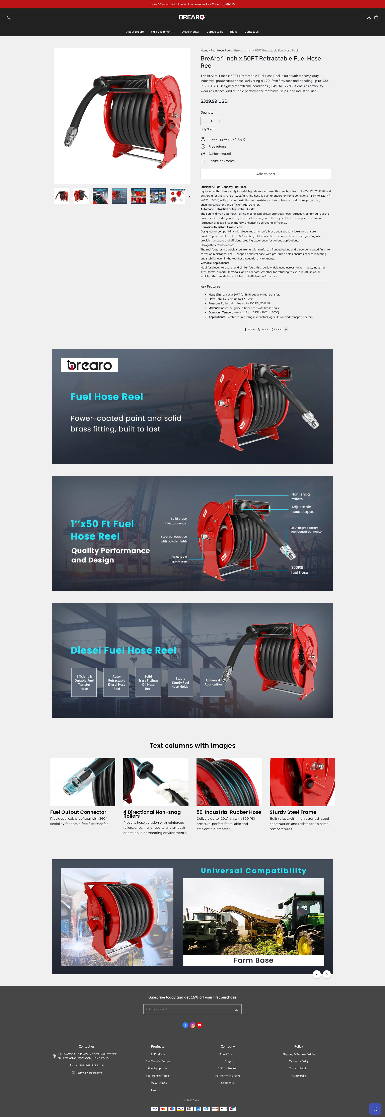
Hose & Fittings (158, 1082)
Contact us (252, 31)
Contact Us (227, 1082)
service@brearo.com (90, 1072)
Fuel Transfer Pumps (157, 1061)
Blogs (233, 31)
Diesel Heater (190, 31)
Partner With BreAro (227, 1075)
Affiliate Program (228, 1068)
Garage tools (215, 31)
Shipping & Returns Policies (299, 1054)
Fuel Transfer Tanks (157, 1075)
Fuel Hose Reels (221, 50)
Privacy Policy (299, 1075)
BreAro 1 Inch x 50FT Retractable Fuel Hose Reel (266, 50)
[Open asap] (375, 1109)
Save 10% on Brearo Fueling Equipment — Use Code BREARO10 (193, 4)
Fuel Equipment (157, 1068)
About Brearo (135, 31)
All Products (157, 1054)
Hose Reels (157, 1090)
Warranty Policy (298, 1061)
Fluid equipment (161, 31)
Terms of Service (298, 1068)
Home (204, 50)
